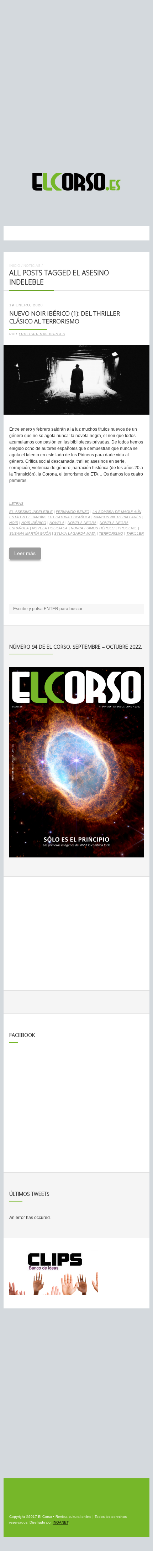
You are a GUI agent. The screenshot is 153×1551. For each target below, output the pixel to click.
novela (56, 523)
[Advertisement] (76, 83)
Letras (16, 503)
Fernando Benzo (72, 512)
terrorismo (111, 533)
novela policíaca (50, 528)
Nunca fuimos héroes (93, 528)
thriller (135, 533)
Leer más (25, 553)
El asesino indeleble (31, 512)
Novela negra (82, 523)
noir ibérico (33, 523)
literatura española (69, 517)
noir (13, 523)
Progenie (127, 528)
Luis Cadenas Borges (42, 334)
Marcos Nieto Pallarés (117, 517)
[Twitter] (84, 208)
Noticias (32, 266)
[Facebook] (70, 208)
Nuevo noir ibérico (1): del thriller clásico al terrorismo (64, 317)
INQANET (60, 1522)
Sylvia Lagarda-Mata (75, 533)
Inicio (14, 266)
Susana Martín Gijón (30, 533)
